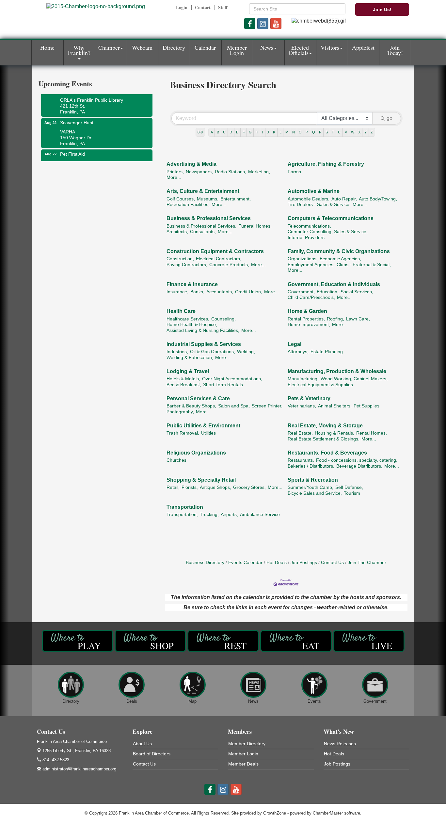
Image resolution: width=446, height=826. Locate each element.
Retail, (173, 487)
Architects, (177, 231)
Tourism (352, 493)
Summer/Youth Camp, (310, 487)
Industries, (177, 351)
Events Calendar (245, 562)
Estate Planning (327, 351)
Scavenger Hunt (76, 117)
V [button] (346, 132)
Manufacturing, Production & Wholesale (337, 371)
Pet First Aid (72, 148)
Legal (294, 344)
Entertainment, (235, 199)
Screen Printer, (267, 406)
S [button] (327, 132)
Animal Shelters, (335, 406)
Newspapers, (199, 171)
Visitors (330, 47)
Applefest (363, 47)
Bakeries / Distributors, (311, 466)
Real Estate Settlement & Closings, (323, 439)
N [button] (293, 132)
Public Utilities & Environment (203, 425)
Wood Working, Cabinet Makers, (354, 378)
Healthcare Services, (188, 319)
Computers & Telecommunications (331, 218)
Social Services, (357, 291)
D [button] (231, 132)
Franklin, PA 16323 (76, 750)
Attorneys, (298, 351)
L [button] (280, 132)
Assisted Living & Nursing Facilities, (203, 330)
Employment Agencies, (311, 264)
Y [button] (365, 132)
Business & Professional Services (209, 218)
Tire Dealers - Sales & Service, (319, 204)
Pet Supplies (366, 406)
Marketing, (259, 171)
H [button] (257, 132)
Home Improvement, (309, 324)
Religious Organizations (196, 453)
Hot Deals (276, 562)
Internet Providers (306, 237)
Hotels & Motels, (183, 378)
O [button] (300, 132)
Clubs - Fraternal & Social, (364, 264)
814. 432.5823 (55, 759)
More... (174, 177)
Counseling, (223, 319)
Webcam (142, 47)
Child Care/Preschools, (311, 297)
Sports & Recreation (313, 480)
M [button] (286, 132)
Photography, (180, 411)
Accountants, (219, 291)
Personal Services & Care (198, 398)
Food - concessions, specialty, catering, (356, 460)
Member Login (237, 50)
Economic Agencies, (340, 258)
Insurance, (177, 291)
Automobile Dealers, (308, 199)
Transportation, (182, 514)
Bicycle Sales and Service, (315, 493)
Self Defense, (349, 487)
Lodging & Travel (188, 371)
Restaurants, (301, 460)
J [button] (268, 132)
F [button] (244, 132)
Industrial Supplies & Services (204, 344)
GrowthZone (274, 813)
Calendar (205, 47)
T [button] (333, 132)
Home (47, 47)
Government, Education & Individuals (334, 284)
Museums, (207, 199)
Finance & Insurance (192, 284)
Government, (301, 291)
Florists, (190, 487)
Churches (176, 460)
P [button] (307, 132)
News (266, 47)
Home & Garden (307, 311)
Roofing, (335, 319)
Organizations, (303, 258)
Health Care (181, 311)
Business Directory (205, 562)
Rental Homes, (371, 433)
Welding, (246, 351)
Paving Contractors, (187, 264)
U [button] (339, 132)
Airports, (229, 514)
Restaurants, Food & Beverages (327, 453)
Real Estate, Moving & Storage (325, 425)
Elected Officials (299, 50)
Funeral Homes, (255, 226)
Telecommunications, (309, 226)
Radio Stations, (230, 171)
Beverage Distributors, (359, 466)
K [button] (274, 132)
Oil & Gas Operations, (212, 351)
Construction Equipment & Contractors (215, 251)
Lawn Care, (358, 319)
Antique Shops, (215, 487)
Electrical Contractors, (218, 258)
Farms (294, 171)
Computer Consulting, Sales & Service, (328, 231)
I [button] (262, 132)
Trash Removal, (183, 433)
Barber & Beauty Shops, (191, 406)
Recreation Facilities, (188, 204)
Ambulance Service (260, 514)
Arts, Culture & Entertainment (203, 191)
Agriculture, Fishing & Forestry (326, 164)
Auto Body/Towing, (378, 199)
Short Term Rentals (223, 384)
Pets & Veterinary (309, 398)
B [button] (218, 132)
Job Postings (304, 562)
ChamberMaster (328, 813)
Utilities (208, 433)
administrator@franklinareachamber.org (78, 768)
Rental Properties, (306, 319)
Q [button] (313, 132)
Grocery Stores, (249, 487)
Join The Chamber (367, 562)
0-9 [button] (200, 132)
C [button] (224, 132)
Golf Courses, (181, 199)
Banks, (197, 291)
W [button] (352, 132)
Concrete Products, (229, 264)
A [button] (212, 132)
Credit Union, (248, 291)
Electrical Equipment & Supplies (320, 384)
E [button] (237, 132)
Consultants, (203, 231)
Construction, (180, 258)
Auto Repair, (344, 199)
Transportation (185, 507)
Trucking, (209, 514)
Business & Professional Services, (201, 226)
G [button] (250, 132)
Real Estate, (300, 433)
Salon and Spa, (234, 406)
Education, (328, 291)
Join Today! (395, 50)
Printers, (175, 171)
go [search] (389, 118)
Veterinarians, (302, 406)
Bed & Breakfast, (184, 384)
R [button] (320, 132)
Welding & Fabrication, (190, 357)
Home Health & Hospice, (192, 324)
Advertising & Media (191, 164)
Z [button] (372, 132)
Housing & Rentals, (334, 433)
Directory (174, 47)
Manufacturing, (303, 378)
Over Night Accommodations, (232, 378)
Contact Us (332, 562)
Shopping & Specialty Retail (201, 480)
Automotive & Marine (314, 191)
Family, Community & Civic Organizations (339, 251)
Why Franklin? (79, 50)
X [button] (359, 132)
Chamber (109, 47)
